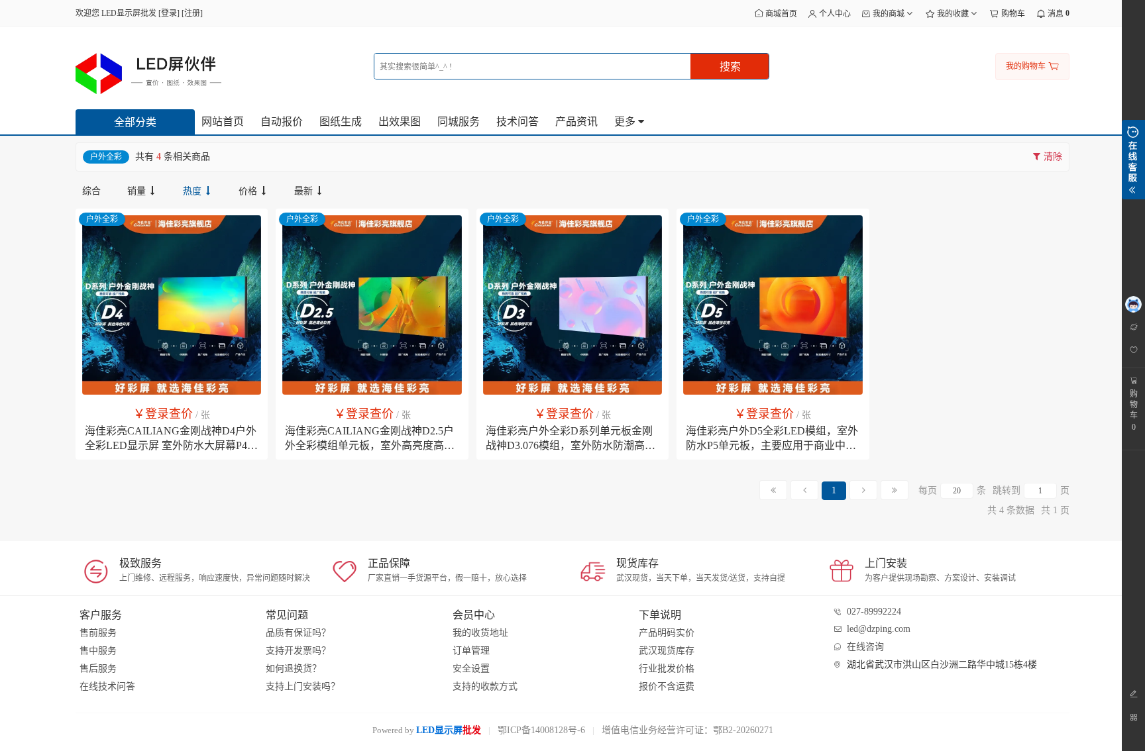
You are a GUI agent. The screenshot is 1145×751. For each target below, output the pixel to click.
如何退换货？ (293, 669)
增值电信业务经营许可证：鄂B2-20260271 (687, 730)
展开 (1133, 159)
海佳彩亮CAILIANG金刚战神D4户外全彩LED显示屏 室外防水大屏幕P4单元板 (171, 445)
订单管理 (471, 651)
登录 (169, 13)
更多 (626, 121)
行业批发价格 (666, 669)
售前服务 (98, 633)
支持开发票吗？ (298, 651)
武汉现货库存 (666, 651)
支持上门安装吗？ (303, 686)
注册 (192, 13)
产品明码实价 (666, 633)
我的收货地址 (480, 633)
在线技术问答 (107, 686)
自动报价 (281, 121)
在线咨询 (865, 647)
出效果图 (399, 121)
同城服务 (458, 121)
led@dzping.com (878, 629)
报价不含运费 (666, 686)
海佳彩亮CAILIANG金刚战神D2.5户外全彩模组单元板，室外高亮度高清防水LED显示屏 (370, 445)
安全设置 (471, 669)
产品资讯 (576, 121)
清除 (1051, 157)
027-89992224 (874, 612)
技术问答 (517, 121)
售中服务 (98, 651)
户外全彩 (102, 219)
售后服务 (98, 669)
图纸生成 (340, 121)
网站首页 (222, 121)
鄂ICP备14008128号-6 (541, 730)
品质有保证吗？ (298, 633)
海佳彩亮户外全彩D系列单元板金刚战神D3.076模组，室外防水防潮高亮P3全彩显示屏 (570, 445)
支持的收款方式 (485, 686)
